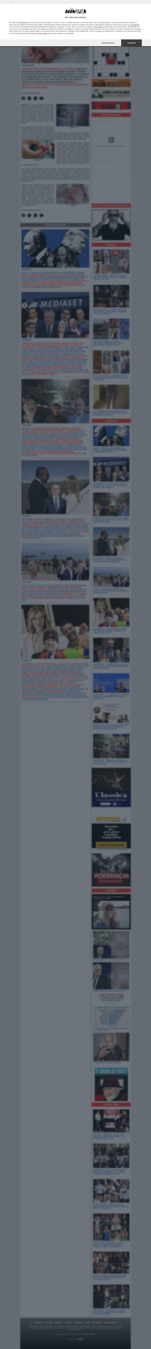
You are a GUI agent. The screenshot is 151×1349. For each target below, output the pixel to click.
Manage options (108, 43)
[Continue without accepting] (11, 2)
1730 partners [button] (23, 22)
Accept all (131, 43)
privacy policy (42, 33)
